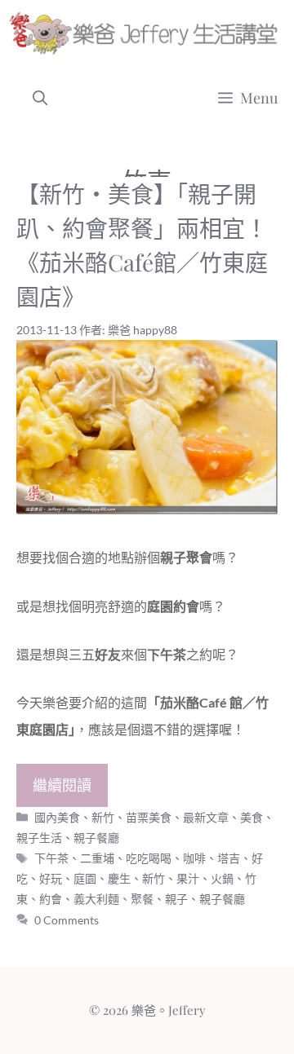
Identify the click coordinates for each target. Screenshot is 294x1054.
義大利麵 (96, 899)
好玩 (50, 878)
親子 (176, 899)
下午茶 (51, 858)
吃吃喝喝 (149, 858)
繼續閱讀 (62, 785)
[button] (40, 97)
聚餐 (142, 899)
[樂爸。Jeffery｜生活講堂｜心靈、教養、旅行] (146, 32)
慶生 (119, 878)
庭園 (85, 878)
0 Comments (66, 920)
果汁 (187, 878)
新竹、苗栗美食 (131, 817)
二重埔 (97, 858)
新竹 (153, 878)
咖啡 (194, 858)
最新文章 (206, 817)
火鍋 (222, 878)
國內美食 (57, 817)
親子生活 (39, 838)
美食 (251, 817)
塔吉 (228, 858)
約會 (50, 899)
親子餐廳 (96, 838)
